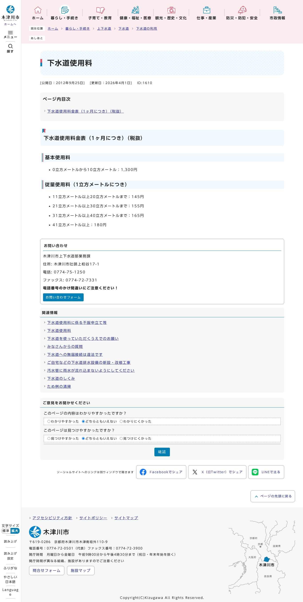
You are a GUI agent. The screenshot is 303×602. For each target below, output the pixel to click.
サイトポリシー (93, 518)
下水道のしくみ (61, 378)
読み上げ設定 (10, 556)
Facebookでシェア (166, 472)
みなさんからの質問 (65, 346)
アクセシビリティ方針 (52, 518)
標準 (6, 530)
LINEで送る (271, 472)
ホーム (53, 28)
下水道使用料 (59, 330)
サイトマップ (126, 518)
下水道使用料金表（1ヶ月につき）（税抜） (85, 111)
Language (10, 592)
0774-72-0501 (60, 548)
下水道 (123, 28)
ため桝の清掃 (59, 386)
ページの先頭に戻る (276, 496)
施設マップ (81, 570)
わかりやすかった (65, 421)
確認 (162, 452)
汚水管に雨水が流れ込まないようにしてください (91, 370)
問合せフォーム (47, 570)
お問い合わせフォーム (63, 297)
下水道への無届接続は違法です (75, 354)
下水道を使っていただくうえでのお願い (83, 338)
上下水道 (104, 28)
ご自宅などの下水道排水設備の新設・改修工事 (89, 362)
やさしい (11, 579)
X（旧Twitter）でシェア (222, 472)
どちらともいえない (101, 421)
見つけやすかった (65, 438)
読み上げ (10, 541)
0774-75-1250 (70, 272)
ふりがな (11, 568)
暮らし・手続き (77, 28)
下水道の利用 (146, 28)
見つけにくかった (137, 438)
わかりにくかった (137, 421)
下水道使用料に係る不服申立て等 (77, 322)
